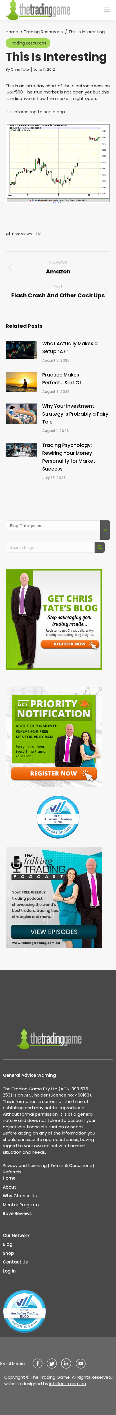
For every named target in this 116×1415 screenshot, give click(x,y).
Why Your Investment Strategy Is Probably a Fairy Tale (75, 414)
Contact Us (15, 1262)
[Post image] (21, 349)
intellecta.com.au (67, 1384)
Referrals (12, 1172)
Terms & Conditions (71, 1165)
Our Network (16, 1235)
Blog (7, 1244)
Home (9, 1178)
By (17, 69)
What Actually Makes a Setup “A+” (70, 347)
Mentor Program (21, 1205)
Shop (8, 1253)
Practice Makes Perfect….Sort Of (61, 378)
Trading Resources (28, 43)
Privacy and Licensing (25, 1165)
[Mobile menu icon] (107, 9)
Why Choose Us (20, 1196)
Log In (9, 1271)
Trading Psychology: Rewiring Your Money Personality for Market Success (68, 457)
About (9, 1187)
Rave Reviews (17, 1213)
